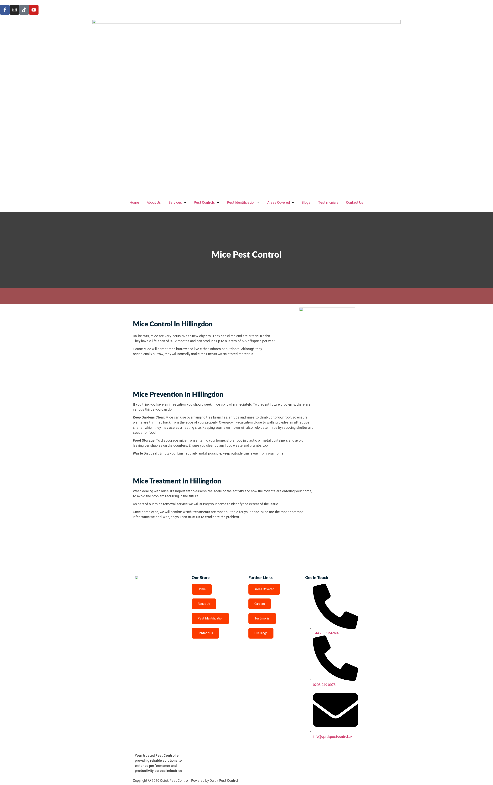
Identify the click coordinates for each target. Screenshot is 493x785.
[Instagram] (14, 10)
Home (134, 202)
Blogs (306, 202)
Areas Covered (278, 202)
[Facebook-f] (5, 10)
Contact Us (354, 202)
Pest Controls (204, 202)
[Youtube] (34, 10)
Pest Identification (241, 202)
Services (175, 202)
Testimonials (328, 202)
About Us (154, 202)
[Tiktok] (24, 10)
